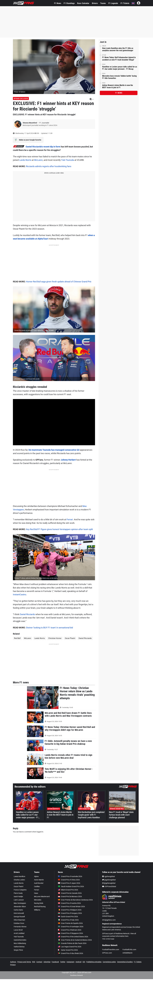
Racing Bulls (38, 903)
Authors (13, 962)
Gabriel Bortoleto (20, 940)
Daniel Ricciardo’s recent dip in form (43, 146)
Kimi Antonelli (19, 913)
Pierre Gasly (18, 893)
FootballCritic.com (129, 949)
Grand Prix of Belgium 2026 (71, 910)
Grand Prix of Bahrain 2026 (71, 930)
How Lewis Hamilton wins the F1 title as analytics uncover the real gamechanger (117, 49)
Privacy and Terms (24, 962)
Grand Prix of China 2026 (70, 880)
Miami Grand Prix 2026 (69, 890)
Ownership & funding (125, 962)
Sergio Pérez (18, 950)
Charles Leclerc (19, 880)
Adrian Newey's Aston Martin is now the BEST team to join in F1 (117, 86)
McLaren (38, 160)
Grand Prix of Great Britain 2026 (73, 906)
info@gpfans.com (109, 920)
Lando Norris (25, 160)
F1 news (118, 93)
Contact (39, 962)
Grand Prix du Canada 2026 (71, 893)
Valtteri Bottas (19, 947)
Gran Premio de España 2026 (72, 923)
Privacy (13, 965)
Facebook (55, 962)
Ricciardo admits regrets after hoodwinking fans (48, 166)
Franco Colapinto (20, 890)
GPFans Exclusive (21, 98)
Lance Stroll (18, 930)
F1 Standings (69, 3)
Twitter (62, 962)
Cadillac (37, 886)
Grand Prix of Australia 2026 (71, 876)
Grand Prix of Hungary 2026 (71, 913)
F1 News (57, 3)
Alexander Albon (20, 906)
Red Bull (17, 638)
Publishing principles (93, 962)
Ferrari (70, 519)
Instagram (70, 962)
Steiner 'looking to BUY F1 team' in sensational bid (49, 627)
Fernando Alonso (20, 927)
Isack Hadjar (18, 896)
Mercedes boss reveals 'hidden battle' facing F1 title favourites (119, 77)
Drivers (95, 3)
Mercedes (37, 900)
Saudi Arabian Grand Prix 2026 (72, 886)
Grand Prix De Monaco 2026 (71, 896)
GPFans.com (107, 953)
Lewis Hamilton (19, 876)
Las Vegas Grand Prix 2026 (71, 947)
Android (78, 962)
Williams (37, 910)
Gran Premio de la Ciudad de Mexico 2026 (76, 940)
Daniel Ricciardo (27, 614)
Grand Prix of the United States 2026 (74, 937)
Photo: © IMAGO (19, 92)
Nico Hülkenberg (20, 943)
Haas (36, 893)
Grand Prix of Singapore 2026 (72, 933)
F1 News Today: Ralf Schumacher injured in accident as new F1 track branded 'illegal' (119, 58)
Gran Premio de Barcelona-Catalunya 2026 (77, 900)
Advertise (47, 962)
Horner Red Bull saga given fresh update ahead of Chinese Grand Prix (58, 281)
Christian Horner (54, 638)
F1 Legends (113, 3)
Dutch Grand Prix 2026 (69, 917)
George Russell (19, 917)
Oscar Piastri (70, 638)
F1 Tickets (125, 3)
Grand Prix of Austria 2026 (71, 903)
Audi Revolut (38, 883)
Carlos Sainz (18, 910)
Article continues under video (54, 173)
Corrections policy (109, 962)
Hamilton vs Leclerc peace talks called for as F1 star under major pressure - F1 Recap (119, 68)
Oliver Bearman (19, 920)
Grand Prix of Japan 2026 (70, 883)
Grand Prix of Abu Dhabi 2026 (72, 953)
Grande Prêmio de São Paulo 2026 (73, 943)
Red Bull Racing (40, 906)
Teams (103, 3)
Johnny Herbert (68, 460)
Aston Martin (39, 880)
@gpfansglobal (110, 880)
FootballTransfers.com (110, 949)
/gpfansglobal (109, 876)
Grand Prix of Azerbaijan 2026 (72, 927)
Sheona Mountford (30, 123)
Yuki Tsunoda (67, 160)
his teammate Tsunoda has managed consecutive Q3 (54, 450)
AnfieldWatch (127, 953)
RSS (33, 962)
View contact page (108, 939)
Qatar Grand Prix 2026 (69, 950)
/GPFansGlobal (110, 886)
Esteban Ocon (19, 923)
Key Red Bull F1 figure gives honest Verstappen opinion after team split (59, 529)
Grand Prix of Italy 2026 (70, 920)
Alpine (36, 876)
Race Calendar (83, 3)
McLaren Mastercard (42, 896)
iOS (84, 962)
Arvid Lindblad (19, 933)
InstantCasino (19, 594)
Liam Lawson (19, 900)
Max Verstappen (20, 903)
